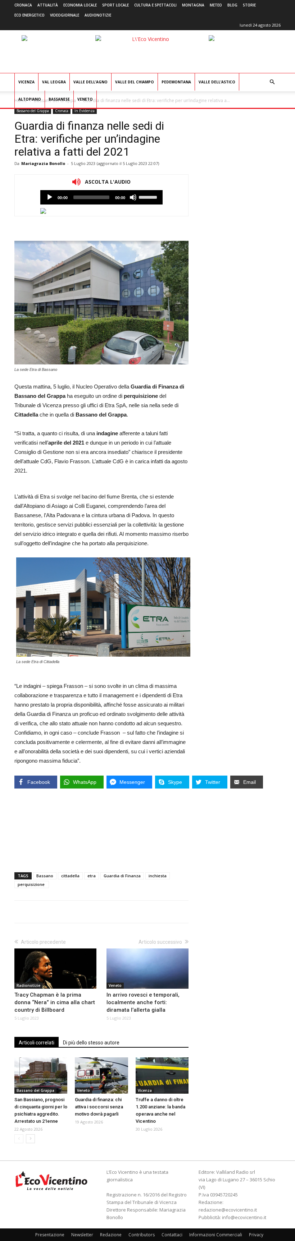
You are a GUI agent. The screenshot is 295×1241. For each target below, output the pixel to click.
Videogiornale (64, 15)
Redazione (111, 1235)
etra (91, 875)
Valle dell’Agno (90, 81)
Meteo (216, 5)
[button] (272, 82)
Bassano (44, 875)
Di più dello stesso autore (91, 1042)
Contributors (141, 1235)
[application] (101, 197)
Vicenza (26, 81)
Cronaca (23, 5)
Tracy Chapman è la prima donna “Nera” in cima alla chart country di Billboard (54, 1002)
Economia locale (80, 5)
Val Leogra (54, 81)
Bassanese (59, 99)
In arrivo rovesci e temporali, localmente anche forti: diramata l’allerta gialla (143, 1002)
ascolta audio (49, 197)
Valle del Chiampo (134, 81)
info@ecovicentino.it (244, 1217)
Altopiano (29, 99)
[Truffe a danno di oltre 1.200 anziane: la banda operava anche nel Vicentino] (162, 1075)
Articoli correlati (36, 1042)
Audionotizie (98, 15)
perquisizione (32, 884)
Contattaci (172, 1235)
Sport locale (115, 5)
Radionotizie (28, 985)
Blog (232, 5)
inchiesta (158, 875)
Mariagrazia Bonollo (43, 163)
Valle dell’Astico (217, 81)
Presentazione (49, 1235)
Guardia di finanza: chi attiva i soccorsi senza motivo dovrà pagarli (99, 1107)
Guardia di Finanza (122, 875)
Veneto (85, 99)
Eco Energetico (29, 15)
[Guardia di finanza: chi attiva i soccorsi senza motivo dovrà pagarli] (101, 1075)
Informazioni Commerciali (215, 1235)
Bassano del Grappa (33, 110)
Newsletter (82, 1235)
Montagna (193, 5)
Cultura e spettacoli (155, 5)
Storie (249, 5)
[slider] (149, 196)
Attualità (47, 5)
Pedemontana (176, 81)
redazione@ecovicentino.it (228, 1209)
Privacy (256, 1235)
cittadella (70, 875)
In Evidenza (84, 110)
